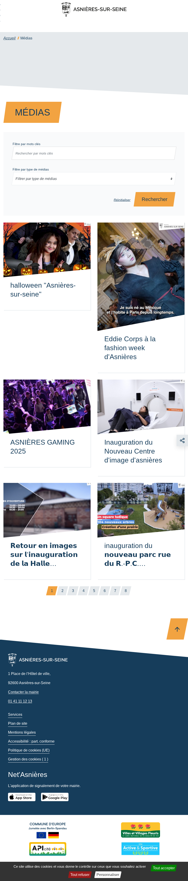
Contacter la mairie (23, 692)
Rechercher (154, 199)
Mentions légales (22, 732)
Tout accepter (164, 868)
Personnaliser (108, 875)
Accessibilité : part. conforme (31, 741)
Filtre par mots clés (26, 144)
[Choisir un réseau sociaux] (182, 440)
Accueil (9, 38)
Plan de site (17, 723)
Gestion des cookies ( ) (28, 759)
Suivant (136, 590)
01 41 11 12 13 (20, 701)
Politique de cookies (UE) (29, 750)
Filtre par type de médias (31, 169)
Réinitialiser (122, 200)
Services (15, 714)
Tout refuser (79, 875)
